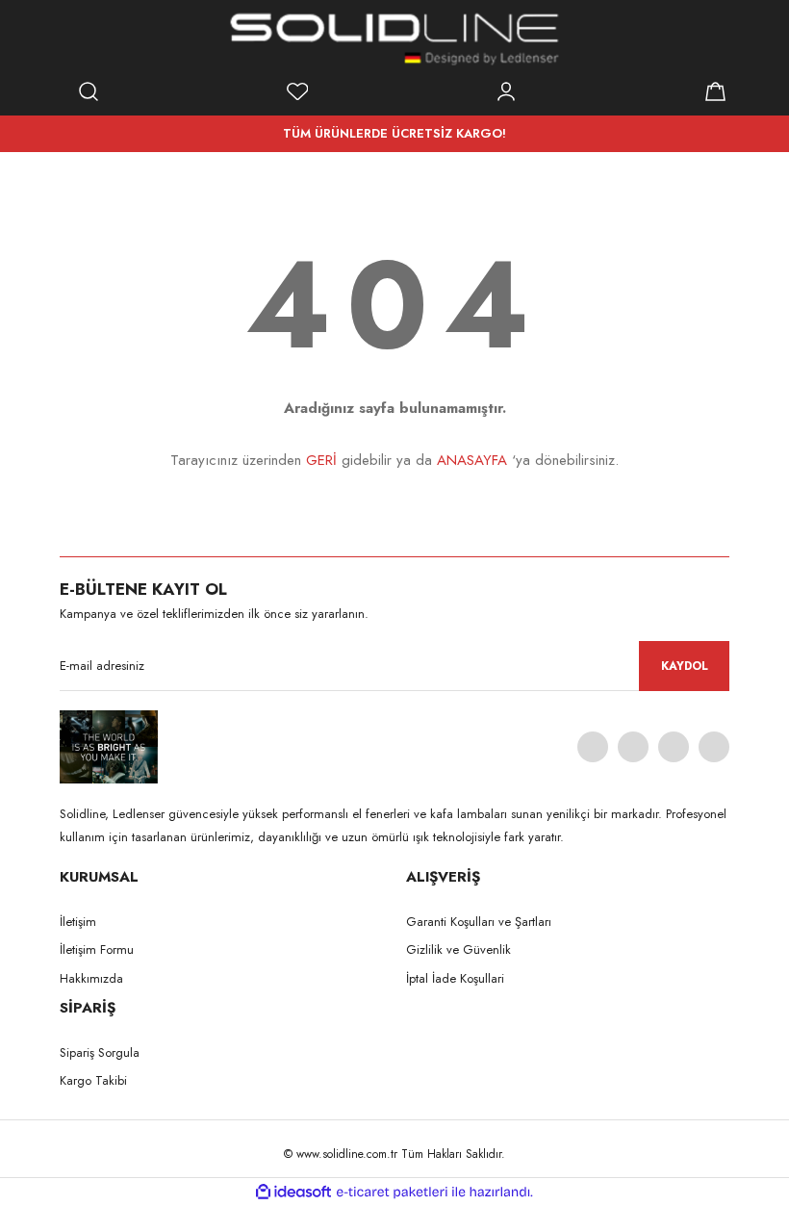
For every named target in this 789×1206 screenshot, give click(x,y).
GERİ (321, 460)
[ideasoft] (293, 1192)
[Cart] (714, 91)
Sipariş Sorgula (100, 1052)
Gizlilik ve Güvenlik (458, 949)
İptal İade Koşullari (455, 978)
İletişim (78, 921)
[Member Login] (506, 91)
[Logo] (394, 38)
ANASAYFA (472, 460)
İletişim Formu (97, 949)
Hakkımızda (91, 978)
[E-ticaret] (392, 1192)
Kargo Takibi (93, 1080)
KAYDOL (684, 666)
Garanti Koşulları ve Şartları (478, 921)
